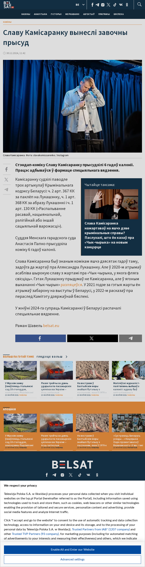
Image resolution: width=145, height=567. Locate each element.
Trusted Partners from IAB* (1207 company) (101, 529)
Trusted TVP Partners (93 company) (35, 533)
